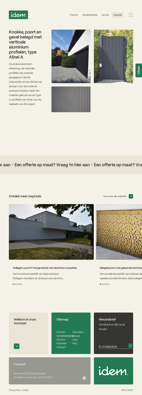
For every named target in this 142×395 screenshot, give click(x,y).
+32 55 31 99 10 (44, 377)
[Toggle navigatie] (131, 15)
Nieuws (76, 335)
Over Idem (77, 332)
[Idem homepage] (18, 15)
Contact (61, 347)
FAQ (74, 343)
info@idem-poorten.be (25, 377)
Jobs (75, 339)
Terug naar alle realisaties (115, 196)
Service (60, 339)
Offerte (138, 70)
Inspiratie (117, 14)
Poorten (74, 14)
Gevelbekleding (89, 14)
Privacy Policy (15, 390)
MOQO (130, 390)
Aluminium (18, 284)
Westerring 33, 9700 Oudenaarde (30, 373)
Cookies (25, 390)
